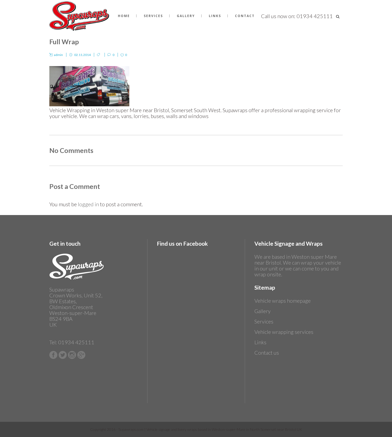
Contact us (266, 352)
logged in (88, 204)
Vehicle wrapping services (283, 332)
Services (263, 321)
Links (260, 342)
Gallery (262, 311)
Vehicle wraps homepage (282, 301)
